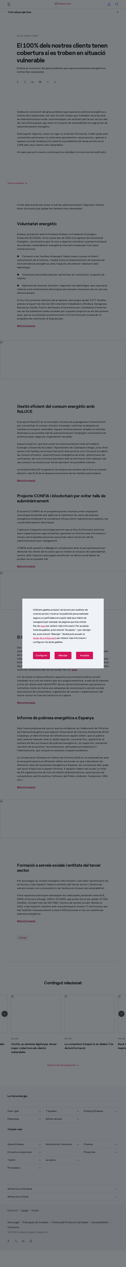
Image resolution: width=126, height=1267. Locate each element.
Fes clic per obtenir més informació (54, 626)
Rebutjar (63, 655)
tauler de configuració (44, 638)
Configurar (41, 655)
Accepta (84, 655)
